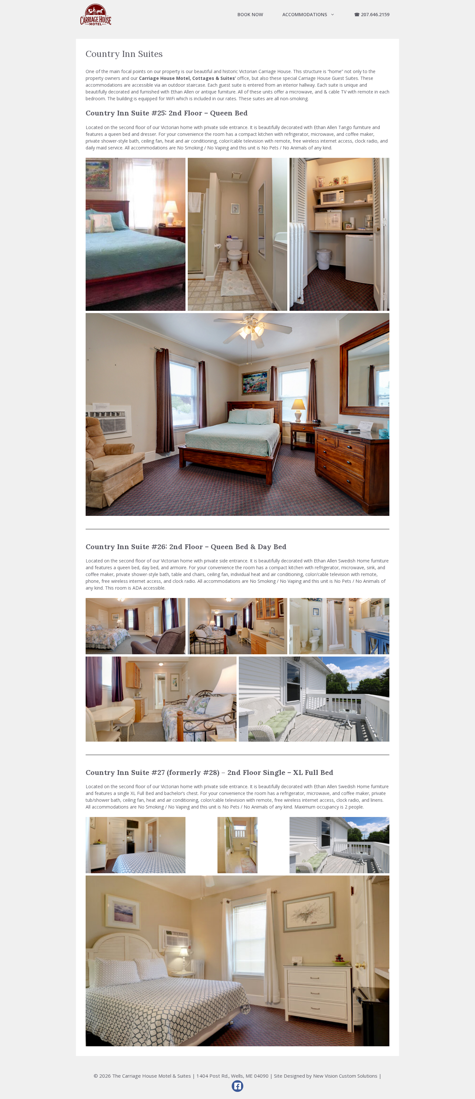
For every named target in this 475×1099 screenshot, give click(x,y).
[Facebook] (237, 1086)
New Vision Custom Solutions (345, 1075)
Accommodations (304, 14)
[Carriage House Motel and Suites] (95, 14)
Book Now (250, 14)
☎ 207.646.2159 (371, 14)
